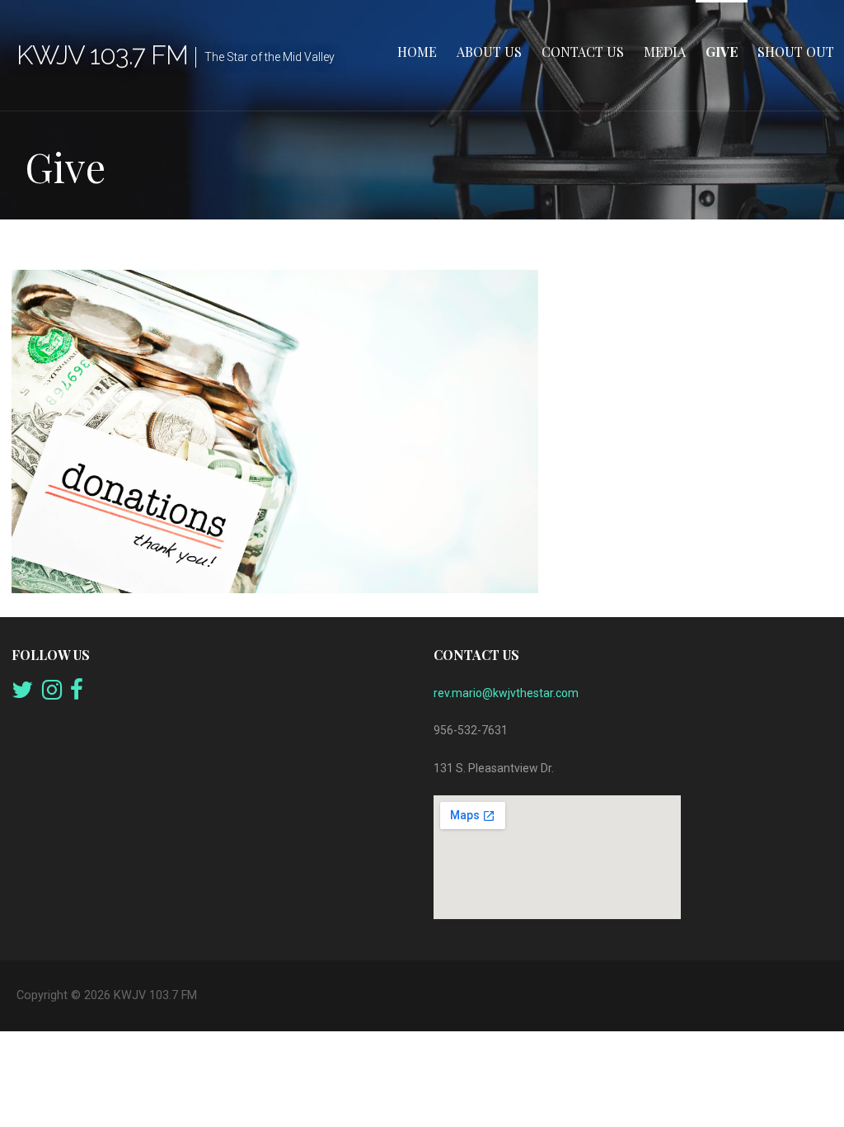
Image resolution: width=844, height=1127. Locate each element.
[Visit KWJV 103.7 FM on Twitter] (22, 693)
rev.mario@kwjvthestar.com (506, 693)
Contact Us (583, 51)
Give (722, 51)
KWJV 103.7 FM (102, 55)
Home (417, 51)
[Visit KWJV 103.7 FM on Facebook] (76, 693)
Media (665, 51)
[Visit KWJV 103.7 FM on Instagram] (52, 693)
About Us (489, 51)
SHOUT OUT (795, 51)
